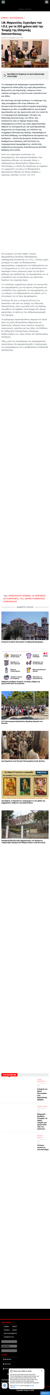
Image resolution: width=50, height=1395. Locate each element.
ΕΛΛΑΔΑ (39, 1079)
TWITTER (7, 1364)
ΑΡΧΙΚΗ (4, 18)
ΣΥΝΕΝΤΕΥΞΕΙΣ (9, 1337)
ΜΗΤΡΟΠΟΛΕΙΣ (16, 18)
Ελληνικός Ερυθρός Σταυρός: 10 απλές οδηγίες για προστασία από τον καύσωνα (20, 683)
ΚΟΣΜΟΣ (7, 1330)
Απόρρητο (45, 1393)
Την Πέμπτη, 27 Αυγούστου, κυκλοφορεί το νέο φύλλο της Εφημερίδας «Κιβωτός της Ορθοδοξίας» (23, 802)
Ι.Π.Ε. (22, 598)
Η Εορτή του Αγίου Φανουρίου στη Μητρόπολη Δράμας (22, 642)
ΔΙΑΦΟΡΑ (39, 1106)
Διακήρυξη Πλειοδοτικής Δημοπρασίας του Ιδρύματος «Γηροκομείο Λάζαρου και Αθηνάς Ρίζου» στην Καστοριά (23, 842)
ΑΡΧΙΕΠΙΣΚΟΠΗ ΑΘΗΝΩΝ (19, 596)
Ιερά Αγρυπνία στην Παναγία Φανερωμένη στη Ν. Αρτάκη (22, 761)
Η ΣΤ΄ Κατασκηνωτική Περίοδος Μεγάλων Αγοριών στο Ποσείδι (22, 722)
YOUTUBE (7, 1369)
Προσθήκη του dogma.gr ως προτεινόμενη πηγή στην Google (25, 75)
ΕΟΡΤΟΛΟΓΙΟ (8, 1333)
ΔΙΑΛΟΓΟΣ (40, 1135)
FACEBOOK (7, 1359)
